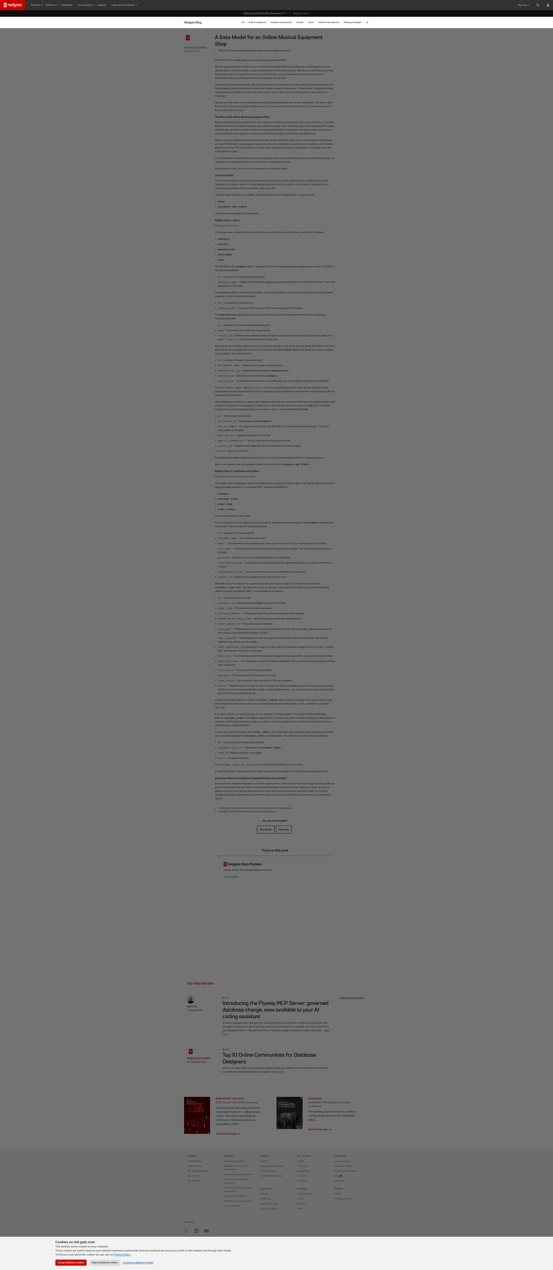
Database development (281, 22)
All (243, 22)
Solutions (51, 5)
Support (102, 5)
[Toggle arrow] (529, 5)
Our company (85, 5)
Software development (328, 22)
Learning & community (123, 5)
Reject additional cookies (105, 1262)
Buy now (522, 5)
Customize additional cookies (138, 1262)
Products (35, 5)
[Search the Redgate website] (538, 5)
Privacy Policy (122, 1254)
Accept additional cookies (71, 1262)
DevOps (299, 22)
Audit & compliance (257, 22)
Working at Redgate (353, 22)
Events (311, 22)
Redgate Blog (193, 22)
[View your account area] (548, 5)
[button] (367, 23)
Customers (66, 5)
